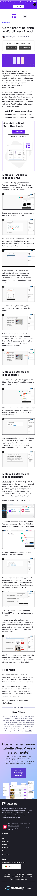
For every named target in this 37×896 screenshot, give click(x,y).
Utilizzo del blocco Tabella (22, 114)
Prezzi (4, 859)
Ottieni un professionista (18, 136)
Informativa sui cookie (22, 877)
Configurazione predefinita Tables (13, 862)
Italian (9, 866)
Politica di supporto (18, 879)
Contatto (5, 844)
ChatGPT (13, 47)
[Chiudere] (34, 4)
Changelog (6, 847)
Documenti (6, 841)
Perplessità (26, 47)
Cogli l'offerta (18, 6)
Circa (4, 850)
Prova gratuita (18, 131)
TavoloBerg (6, 482)
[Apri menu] (25, 16)
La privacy (17, 874)
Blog (3, 838)
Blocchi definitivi (13, 826)
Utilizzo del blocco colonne (22, 111)
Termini (8, 874)
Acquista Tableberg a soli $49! (18, 772)
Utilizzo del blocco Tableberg (23, 117)
